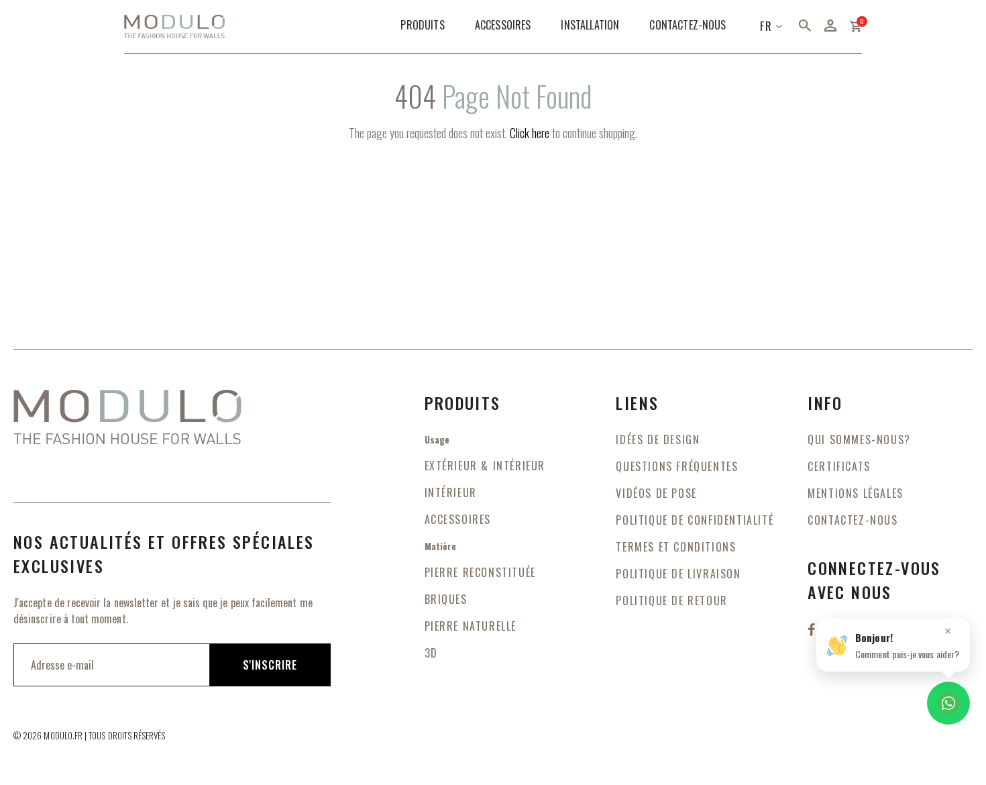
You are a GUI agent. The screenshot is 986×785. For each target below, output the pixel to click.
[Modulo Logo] (174, 27)
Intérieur (451, 492)
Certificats (839, 466)
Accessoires (458, 519)
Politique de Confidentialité (694, 520)
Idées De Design (658, 439)
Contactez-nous (852, 520)
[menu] (565, 26)
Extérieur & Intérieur (485, 466)
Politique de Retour (671, 600)
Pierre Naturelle (471, 626)
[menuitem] (422, 25)
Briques (446, 599)
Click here (529, 133)
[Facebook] (813, 629)
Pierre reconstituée (480, 572)
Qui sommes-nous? (859, 439)
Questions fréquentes (677, 466)
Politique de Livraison (678, 574)
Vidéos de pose (656, 493)
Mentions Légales (855, 493)
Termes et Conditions (676, 547)
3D (431, 653)
